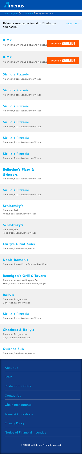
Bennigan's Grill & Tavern (24, 276)
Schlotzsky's (13, 206)
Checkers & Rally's (18, 330)
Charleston (27, 13)
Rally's (8, 295)
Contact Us (13, 395)
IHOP (7, 40)
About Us (11, 368)
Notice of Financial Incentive (25, 432)
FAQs (8, 377)
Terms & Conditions (19, 414)
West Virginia (11, 13)
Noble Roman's (15, 260)
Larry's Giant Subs (19, 244)
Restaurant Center (18, 386)
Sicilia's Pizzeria (16, 74)
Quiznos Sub (13, 349)
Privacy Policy (15, 423)
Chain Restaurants (18, 404)
